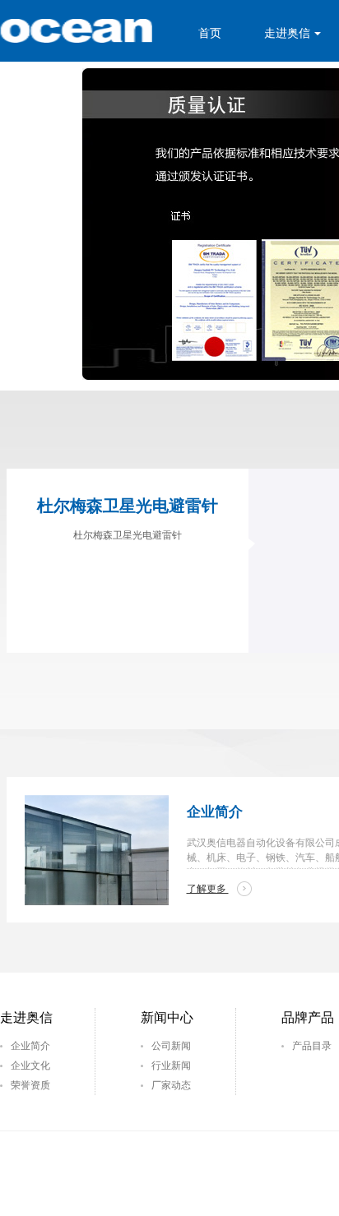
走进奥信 (287, 32)
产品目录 (312, 1046)
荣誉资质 (30, 1085)
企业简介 (30, 1046)
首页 (209, 32)
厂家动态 (171, 1085)
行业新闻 (171, 1065)
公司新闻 (171, 1046)
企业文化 (30, 1065)
